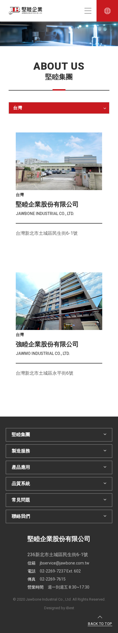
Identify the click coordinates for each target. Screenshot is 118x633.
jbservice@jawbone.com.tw (58, 563)
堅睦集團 (21, 434)
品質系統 (21, 483)
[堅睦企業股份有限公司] (59, 161)
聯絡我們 (21, 516)
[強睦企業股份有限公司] (59, 301)
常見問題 (21, 500)
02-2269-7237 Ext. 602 (54, 571)
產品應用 (21, 467)
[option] (59, 34)
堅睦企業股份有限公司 (47, 204)
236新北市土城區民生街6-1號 (57, 554)
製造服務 (21, 451)
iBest (70, 608)
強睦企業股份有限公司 (47, 344)
